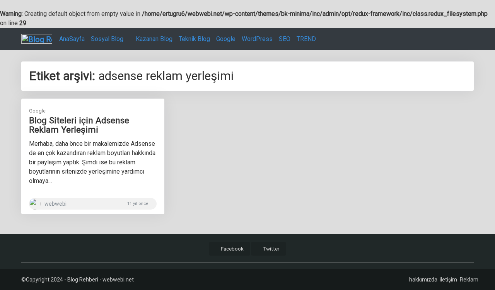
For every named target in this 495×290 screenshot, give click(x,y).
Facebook (232, 249)
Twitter (271, 249)
